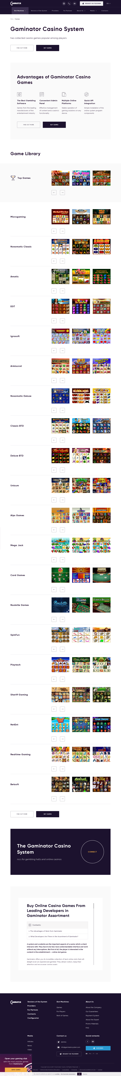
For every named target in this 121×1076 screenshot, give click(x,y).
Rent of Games (62, 1015)
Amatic (14, 276)
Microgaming (18, 216)
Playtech (15, 664)
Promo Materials (92, 1024)
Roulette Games (19, 605)
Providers (31, 1006)
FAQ (87, 1028)
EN (86, 1053)
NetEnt (14, 724)
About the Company (93, 1007)
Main (11, 19)
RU (90, 1053)
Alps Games (17, 515)
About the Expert (92, 1020)
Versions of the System (37, 1002)
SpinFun (15, 634)
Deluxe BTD (17, 455)
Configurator (33, 1018)
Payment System (92, 1015)
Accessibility (65, 1069)
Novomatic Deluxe (20, 396)
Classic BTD (17, 425)
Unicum (14, 485)
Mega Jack (16, 545)
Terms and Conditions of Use (87, 1069)
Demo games (16, 1070)
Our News (99, 1048)
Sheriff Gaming (19, 694)
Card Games (17, 575)
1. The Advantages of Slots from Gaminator (45, 931)
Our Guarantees (92, 1011)
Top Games (24, 178)
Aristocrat (16, 366)
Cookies (100, 1069)
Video (29, 1050)
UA (97, 1053)
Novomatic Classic (21, 246)
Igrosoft (15, 336)
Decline (85, 1074)
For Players (61, 1011)
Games (59, 1007)
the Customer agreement (68, 1074)
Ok (79, 1074)
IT (93, 1053)
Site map (35, 1069)
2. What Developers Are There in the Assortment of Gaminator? (53, 936)
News (29, 1046)
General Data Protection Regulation (50, 1069)
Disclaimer (74, 1069)
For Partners (32, 1010)
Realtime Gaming (20, 754)
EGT (12, 306)
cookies (57, 1074)
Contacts (31, 1014)
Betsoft (14, 784)
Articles (30, 1041)
